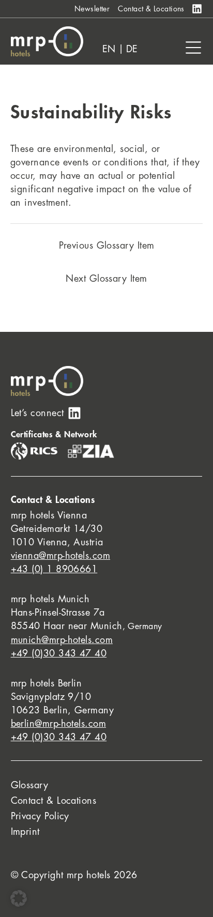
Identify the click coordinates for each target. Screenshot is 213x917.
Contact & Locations (151, 8)
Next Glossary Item (106, 278)
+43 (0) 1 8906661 (54, 569)
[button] (18, 898)
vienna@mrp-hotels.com (60, 555)
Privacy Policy (40, 816)
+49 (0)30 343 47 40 (59, 653)
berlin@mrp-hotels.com (58, 723)
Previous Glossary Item (107, 245)
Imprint (25, 831)
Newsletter (92, 8)
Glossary (30, 785)
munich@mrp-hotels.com (62, 640)
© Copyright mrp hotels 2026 (74, 875)
